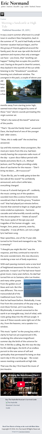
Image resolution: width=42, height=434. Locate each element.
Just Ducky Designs (24, 431)
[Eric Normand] (21, 4)
